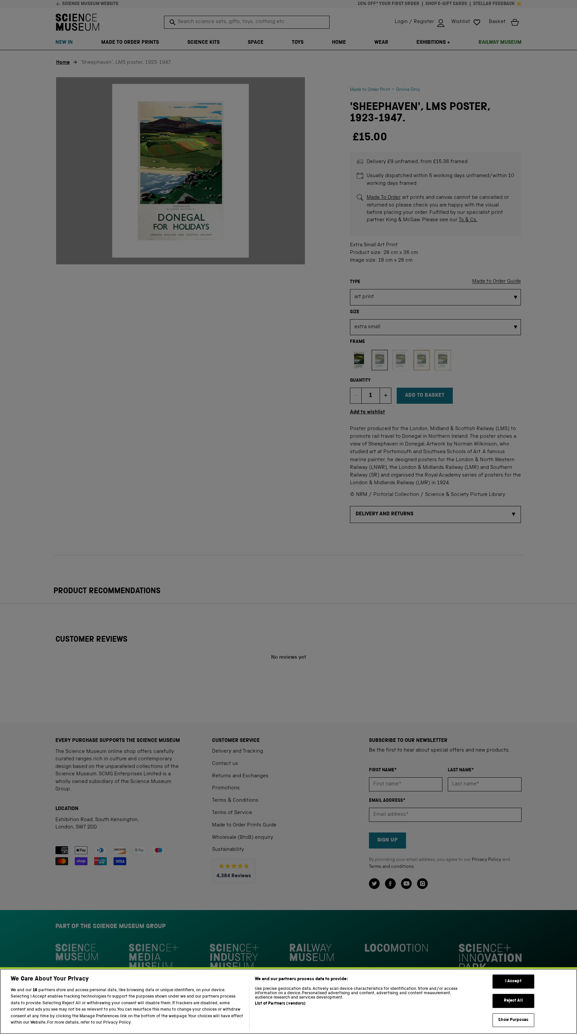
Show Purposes (513, 1020)
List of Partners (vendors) (280, 1004)
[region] (288, 1001)
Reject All (513, 1001)
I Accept (513, 982)
